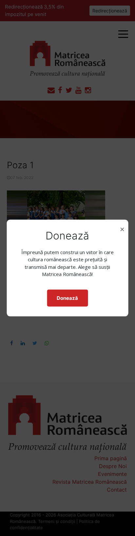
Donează (67, 298)
